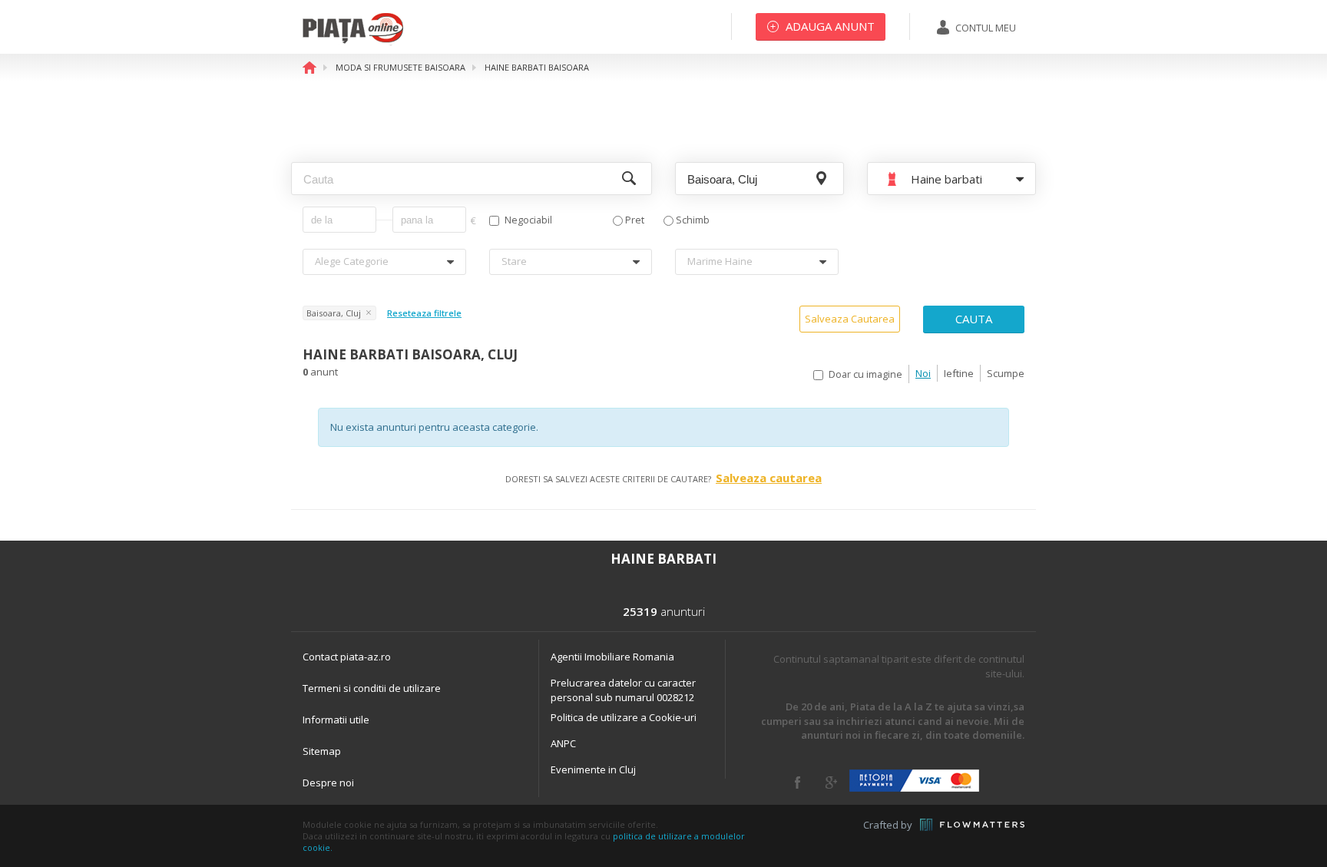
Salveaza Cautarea (850, 319)
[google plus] (831, 782)
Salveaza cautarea (769, 477)
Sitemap (322, 751)
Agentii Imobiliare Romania (612, 656)
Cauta (973, 318)
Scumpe (1005, 373)
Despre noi (328, 782)
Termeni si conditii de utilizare (372, 688)
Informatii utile (336, 719)
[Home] (353, 42)
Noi (923, 373)
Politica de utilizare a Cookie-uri (624, 717)
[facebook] (797, 782)
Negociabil (528, 220)
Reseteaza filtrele (424, 313)
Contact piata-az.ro (347, 656)
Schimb (693, 220)
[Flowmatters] (972, 825)
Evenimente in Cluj (593, 769)
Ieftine (959, 373)
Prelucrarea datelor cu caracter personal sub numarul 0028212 (623, 690)
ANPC (563, 743)
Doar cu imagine (865, 374)
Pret (634, 220)
